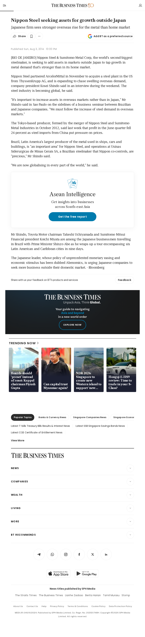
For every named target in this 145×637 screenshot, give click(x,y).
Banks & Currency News (52, 417)
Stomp (126, 595)
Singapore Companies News (89, 417)
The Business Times (51, 595)
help (44, 606)
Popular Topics (22, 417)
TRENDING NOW (22, 343)
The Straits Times (26, 595)
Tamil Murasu (111, 595)
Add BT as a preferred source (113, 36)
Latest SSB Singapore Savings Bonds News (100, 426)
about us (18, 606)
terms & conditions (78, 606)
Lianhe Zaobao (74, 595)
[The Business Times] (69, 5)
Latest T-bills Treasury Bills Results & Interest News (40, 426)
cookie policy (98, 606)
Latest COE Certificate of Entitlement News (36, 432)
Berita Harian (93, 595)
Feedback (124, 280)
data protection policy (120, 606)
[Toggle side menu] (4, 5)
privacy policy (57, 606)
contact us (32, 606)
